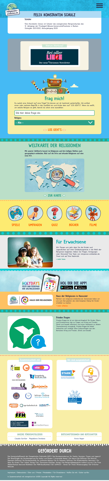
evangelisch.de (30, 477)
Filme (93, 225)
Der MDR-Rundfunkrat (42, 464)
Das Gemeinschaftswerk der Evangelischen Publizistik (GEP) (29, 456)
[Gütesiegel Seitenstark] (67, 374)
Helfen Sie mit (72, 472)
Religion (17, 117)
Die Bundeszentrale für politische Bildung (38, 460)
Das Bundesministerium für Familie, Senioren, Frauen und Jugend (76, 456)
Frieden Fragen (63, 317)
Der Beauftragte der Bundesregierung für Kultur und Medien (30, 458)
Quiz (54, 225)
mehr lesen (61, 259)
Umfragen (35, 225)
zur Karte (54, 195)
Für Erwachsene (59, 472)
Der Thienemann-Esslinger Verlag (48, 462)
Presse (38, 472)
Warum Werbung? (54, 45)
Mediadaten (47, 472)
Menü (99, 5)
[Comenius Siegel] (90, 374)
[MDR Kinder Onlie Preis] (75, 397)
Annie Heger (79, 438)
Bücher (74, 225)
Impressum (11, 472)
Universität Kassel (60, 458)
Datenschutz (21, 472)
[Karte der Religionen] (54, 175)
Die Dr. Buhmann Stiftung (63, 460)
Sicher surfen (84, 472)
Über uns (31, 472)
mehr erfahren (62, 306)
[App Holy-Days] (54, 281)
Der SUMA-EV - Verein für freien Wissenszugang (69, 464)
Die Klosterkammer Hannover (84, 460)
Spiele (16, 225)
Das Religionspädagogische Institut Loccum (77, 462)
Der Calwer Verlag (28, 462)
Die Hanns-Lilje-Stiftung (77, 458)
